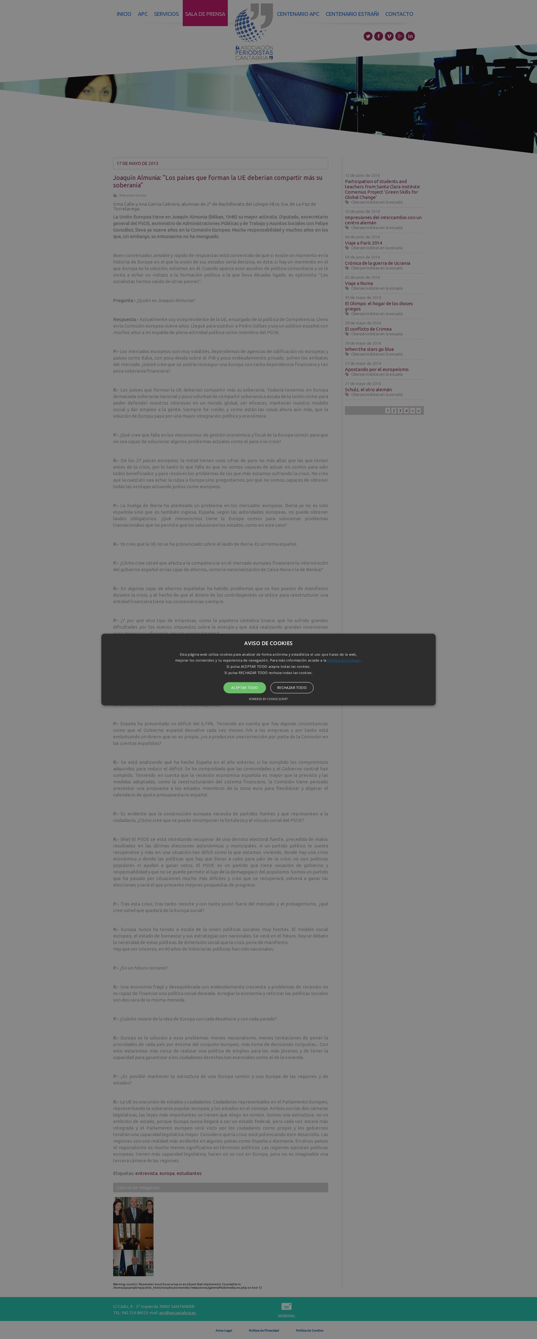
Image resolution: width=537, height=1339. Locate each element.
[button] (268, 670)
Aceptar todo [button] (244, 687)
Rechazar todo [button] (292, 687)
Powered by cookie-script (268, 699)
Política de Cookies (344, 660)
